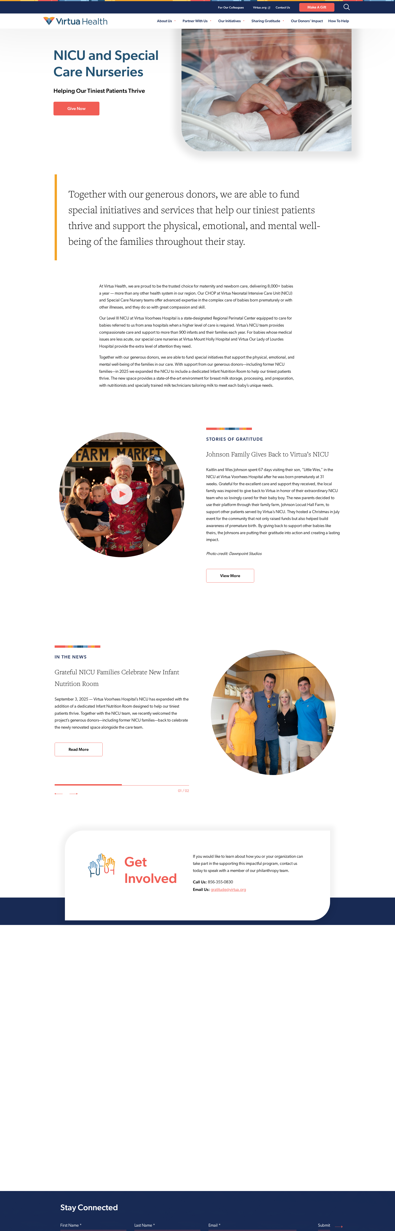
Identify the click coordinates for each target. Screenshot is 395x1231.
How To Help (338, 21)
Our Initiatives (229, 21)
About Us (164, 21)
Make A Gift (316, 7)
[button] (347, 7)
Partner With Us (195, 21)
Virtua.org (260, 7)
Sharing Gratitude (265, 21)
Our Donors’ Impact (307, 21)
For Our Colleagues (231, 7)
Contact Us (283, 7)
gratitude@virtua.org (228, 890)
